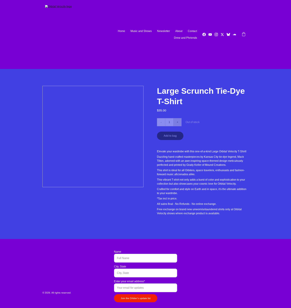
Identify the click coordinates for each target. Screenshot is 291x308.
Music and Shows (141, 31)
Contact (192, 31)
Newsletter (163, 31)
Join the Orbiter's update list (136, 298)
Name (117, 251)
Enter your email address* (129, 281)
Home (121, 31)
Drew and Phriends (185, 37)
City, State (120, 266)
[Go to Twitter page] (224, 34)
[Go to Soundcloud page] (234, 34)
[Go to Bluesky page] (230, 34)
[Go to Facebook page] (205, 34)
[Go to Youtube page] (211, 34)
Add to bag (170, 135)
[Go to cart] (243, 34)
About (178, 31)
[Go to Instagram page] (218, 34)
